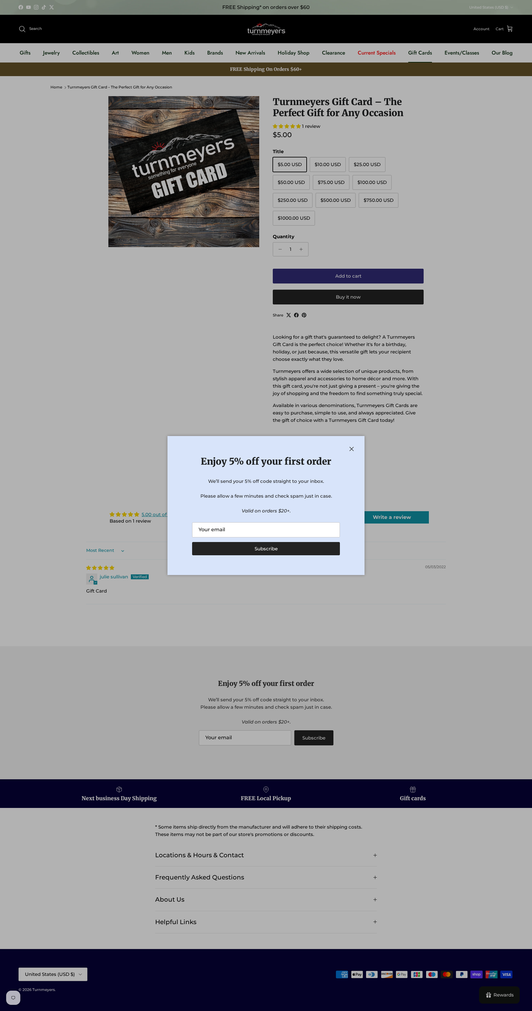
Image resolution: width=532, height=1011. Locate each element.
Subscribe (266, 549)
